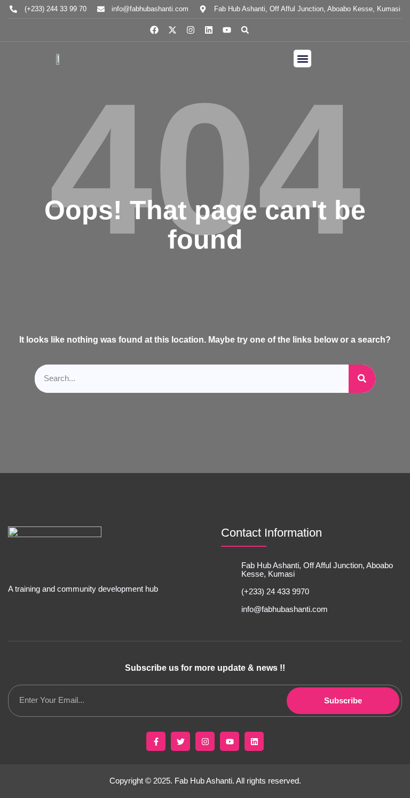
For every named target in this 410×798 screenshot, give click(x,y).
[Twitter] (180, 741)
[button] (245, 29)
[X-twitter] (172, 30)
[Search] (362, 379)
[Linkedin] (208, 30)
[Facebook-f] (155, 741)
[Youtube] (227, 30)
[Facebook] (154, 30)
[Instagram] (190, 30)
